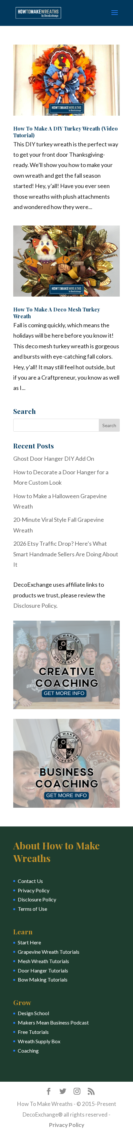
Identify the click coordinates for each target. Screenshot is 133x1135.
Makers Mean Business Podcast (53, 1022)
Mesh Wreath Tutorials (43, 961)
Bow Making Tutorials (42, 979)
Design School (33, 1013)
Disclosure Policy (34, 605)
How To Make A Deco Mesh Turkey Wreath (56, 313)
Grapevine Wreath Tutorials (48, 952)
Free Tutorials (33, 1032)
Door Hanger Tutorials (43, 970)
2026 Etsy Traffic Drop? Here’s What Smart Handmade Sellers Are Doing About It (65, 554)
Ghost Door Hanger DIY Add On (53, 458)
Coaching (28, 1050)
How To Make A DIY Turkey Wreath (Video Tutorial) (65, 132)
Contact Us (30, 881)
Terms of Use (32, 909)
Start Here (29, 942)
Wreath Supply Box (39, 1041)
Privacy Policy (33, 890)
